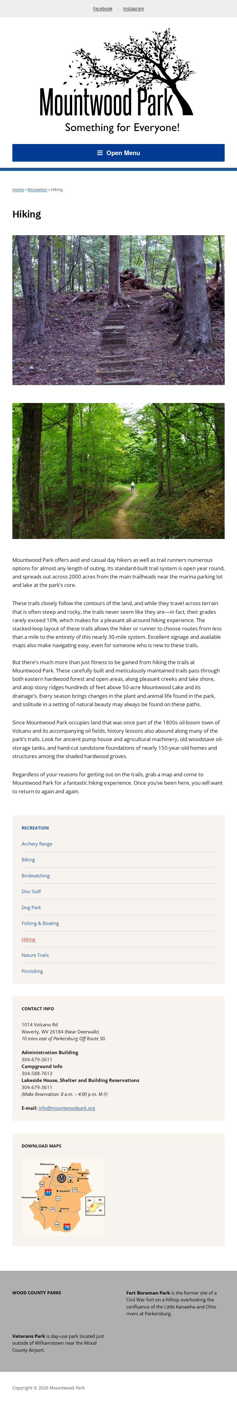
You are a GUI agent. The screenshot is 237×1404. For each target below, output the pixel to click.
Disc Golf (31, 891)
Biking (28, 859)
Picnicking (32, 971)
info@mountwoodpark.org (67, 1108)
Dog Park (31, 907)
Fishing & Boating (40, 923)
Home (18, 189)
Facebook (102, 8)
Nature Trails (35, 955)
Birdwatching (36, 875)
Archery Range (37, 844)
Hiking (28, 939)
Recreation (37, 189)
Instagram (133, 8)
